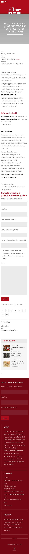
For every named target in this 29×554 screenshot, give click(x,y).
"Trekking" (7, 530)
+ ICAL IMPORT (20, 304)
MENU (6, 2)
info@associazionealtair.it (9, 330)
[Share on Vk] (2, 314)
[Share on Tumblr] (15, 310)
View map (18, 59)
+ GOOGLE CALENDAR (8, 304)
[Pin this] (24, 310)
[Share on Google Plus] (19, 310)
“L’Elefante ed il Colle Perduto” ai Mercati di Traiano (17, 363)
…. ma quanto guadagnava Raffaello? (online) (18, 347)
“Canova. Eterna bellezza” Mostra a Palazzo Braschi (16, 355)
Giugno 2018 (5, 63)
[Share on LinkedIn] (11, 310)
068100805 (5, 326)
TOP (14, 538)
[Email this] (7, 314)
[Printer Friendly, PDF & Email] (8, 72)
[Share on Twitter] (7, 310)
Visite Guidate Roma (17, 63)
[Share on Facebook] (2, 310)
